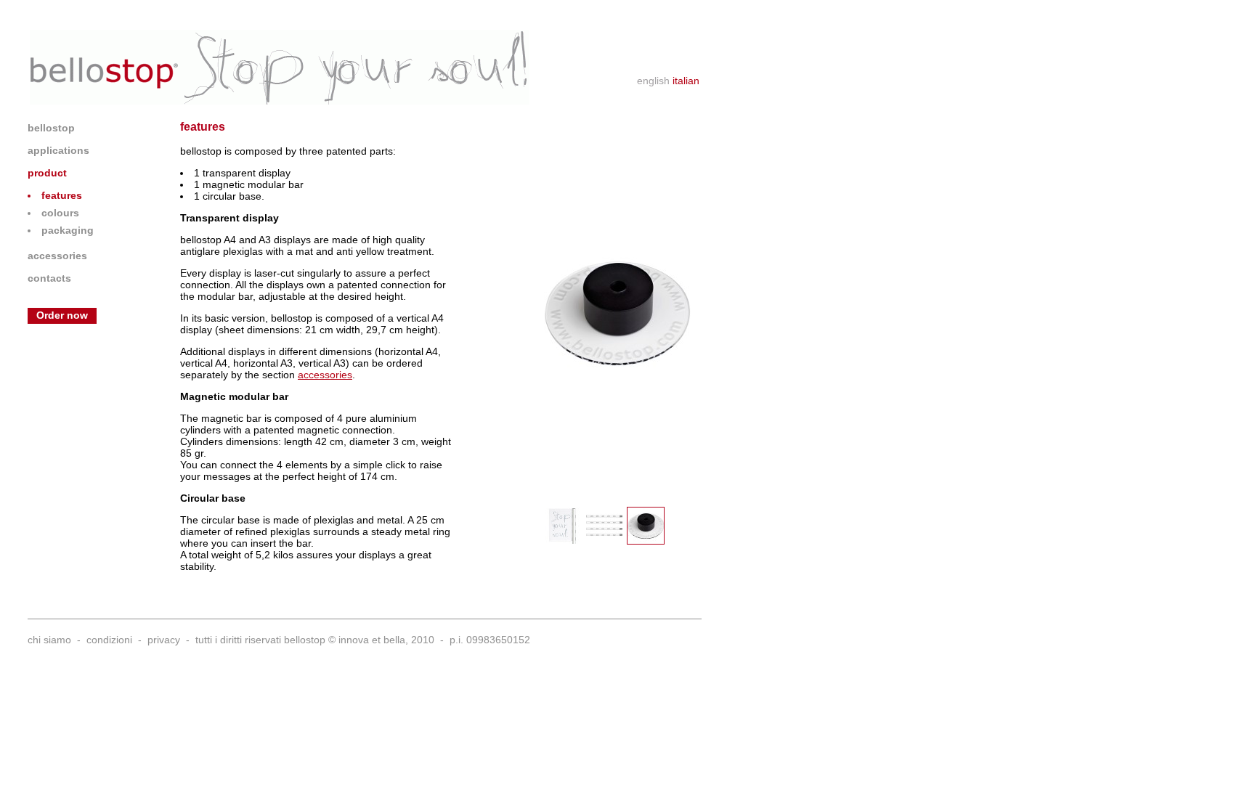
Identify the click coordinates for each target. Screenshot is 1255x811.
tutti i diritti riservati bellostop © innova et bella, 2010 (314, 639)
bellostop (51, 128)
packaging (67, 230)
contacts (49, 278)
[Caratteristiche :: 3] (646, 526)
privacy (163, 639)
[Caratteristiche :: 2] (604, 526)
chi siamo (49, 639)
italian (686, 80)
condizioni (109, 639)
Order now (62, 315)
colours (60, 213)
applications (58, 150)
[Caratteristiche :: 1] (563, 526)
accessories (57, 255)
